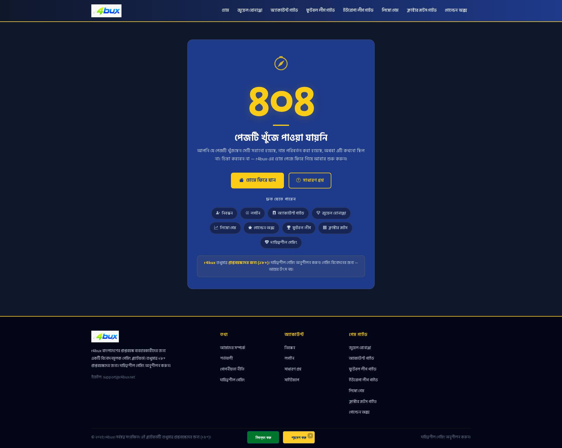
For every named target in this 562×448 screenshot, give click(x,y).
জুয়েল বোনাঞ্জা (249, 10)
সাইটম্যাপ (292, 380)
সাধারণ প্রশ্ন (313, 180)
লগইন (255, 213)
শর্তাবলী (226, 358)
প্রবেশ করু (299, 437)
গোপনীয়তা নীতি (232, 369)
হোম (225, 10)
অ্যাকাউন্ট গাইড (284, 10)
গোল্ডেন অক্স (456, 10)
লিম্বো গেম (390, 10)
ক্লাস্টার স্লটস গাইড (422, 10)
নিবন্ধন (227, 213)
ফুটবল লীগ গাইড (320, 10)
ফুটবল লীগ (301, 228)
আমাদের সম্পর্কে (232, 347)
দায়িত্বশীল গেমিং (283, 242)
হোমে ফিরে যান (261, 180)
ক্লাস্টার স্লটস (338, 228)
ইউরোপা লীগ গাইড (358, 10)
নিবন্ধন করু (263, 437)
